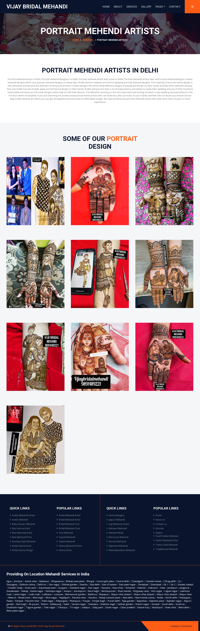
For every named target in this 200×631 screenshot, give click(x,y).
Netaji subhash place (110, 597)
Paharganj (185, 597)
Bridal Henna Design (22, 550)
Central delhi (123, 581)
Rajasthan (142, 600)
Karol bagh (94, 591)
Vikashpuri (157, 607)
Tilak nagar (50, 607)
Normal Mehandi (117, 541)
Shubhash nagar (15, 607)
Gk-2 (173, 584)
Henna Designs (116, 515)
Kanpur (68, 591)
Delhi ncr (42, 584)
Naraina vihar (79, 597)
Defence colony (27, 584)
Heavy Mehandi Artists (70, 545)
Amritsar (18, 581)
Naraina (92, 597)
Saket (67, 604)
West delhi (184, 607)
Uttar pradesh (128, 607)
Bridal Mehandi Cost (69, 524)
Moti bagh (38, 597)
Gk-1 (166, 584)
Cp (179, 581)
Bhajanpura (57, 581)
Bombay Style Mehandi (23, 541)
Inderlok (141, 587)
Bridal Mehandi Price (69, 528)
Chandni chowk (154, 581)
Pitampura (75, 600)
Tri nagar (75, 607)
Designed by (163, 626)
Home (106, 6)
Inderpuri (153, 587)
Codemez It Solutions (181, 626)
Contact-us (161, 524)
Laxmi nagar (20, 594)
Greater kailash (185, 584)
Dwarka (84, 584)
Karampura (80, 591)
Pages (159, 6)
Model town (24, 597)
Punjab (86, 600)
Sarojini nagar (79, 604)
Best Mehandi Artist (22, 532)
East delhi (95, 584)
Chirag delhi (170, 581)
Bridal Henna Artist (21, 545)
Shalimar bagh (108, 604)
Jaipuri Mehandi (117, 519)
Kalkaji (25, 591)
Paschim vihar (32, 600)
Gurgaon (63, 587)
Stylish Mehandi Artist (167, 540)
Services (131, 6)
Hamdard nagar (78, 587)
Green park (31, 587)
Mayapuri (104, 594)
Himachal (130, 587)
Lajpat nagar (171, 591)
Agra (9, 581)
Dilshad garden (70, 584)
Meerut (12, 597)
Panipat (19, 600)
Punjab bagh (99, 600)
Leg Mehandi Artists (119, 524)
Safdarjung (56, 604)
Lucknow (58, 594)
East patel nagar (127, 584)
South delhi (168, 604)
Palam (10, 600)
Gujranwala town (47, 587)
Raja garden (128, 600)
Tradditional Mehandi (167, 549)
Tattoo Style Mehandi (167, 544)
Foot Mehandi (66, 532)
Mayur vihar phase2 (144, 594)
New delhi (128, 597)
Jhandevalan (13, 591)
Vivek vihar (171, 607)
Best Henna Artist (21, 528)
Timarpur (63, 607)
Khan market (125, 591)
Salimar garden (126, 604)
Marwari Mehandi (118, 528)
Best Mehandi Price (22, 537)
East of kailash (109, 584)
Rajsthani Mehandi (118, 545)
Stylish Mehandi (67, 541)
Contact (175, 6)
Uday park (97, 607)
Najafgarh (64, 597)
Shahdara (93, 604)
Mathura (92, 594)
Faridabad (143, 584)
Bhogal (91, 581)
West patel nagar (16, 610)
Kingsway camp (141, 591)
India (163, 587)
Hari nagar (94, 587)
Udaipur (86, 607)
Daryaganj (12, 584)
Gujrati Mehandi (67, 537)
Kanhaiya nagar (54, 591)
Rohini (44, 604)
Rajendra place (157, 600)
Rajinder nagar (174, 600)
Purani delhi (114, 600)
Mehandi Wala (116, 532)
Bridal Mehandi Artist (69, 515)
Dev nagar (54, 584)
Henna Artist (65, 550)
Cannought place (105, 581)
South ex (180, 604)
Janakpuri (172, 587)
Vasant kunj (143, 607)
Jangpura (185, 587)
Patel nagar (48, 600)
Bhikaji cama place (75, 581)
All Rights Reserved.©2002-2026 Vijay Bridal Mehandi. (38, 626)
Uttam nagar (112, 607)
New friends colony (145, 597)
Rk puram (34, 604)
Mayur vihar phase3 (167, 594)
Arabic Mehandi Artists (23, 515)
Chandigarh (137, 581)
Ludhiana (47, 594)
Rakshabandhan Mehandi (122, 550)
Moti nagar (52, 597)
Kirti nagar (157, 591)
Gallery (146, 6)
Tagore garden (34, 607)
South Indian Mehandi (167, 536)
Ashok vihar (31, 581)
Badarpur (44, 581)
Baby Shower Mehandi (23, 524)
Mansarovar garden (75, 594)
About (118, 6)
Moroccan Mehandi (118, 537)
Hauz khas (118, 587)
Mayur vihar (185, 594)
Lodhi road (34, 594)
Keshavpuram (108, 591)
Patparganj (62, 600)
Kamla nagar (37, 591)
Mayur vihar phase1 (121, 594)
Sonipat (156, 604)
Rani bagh (21, 604)
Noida (160, 597)
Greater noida (15, 587)
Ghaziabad (156, 584)
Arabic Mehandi (20, 519)
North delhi (171, 597)
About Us (160, 519)
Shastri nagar (142, 604)
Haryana (106, 587)
